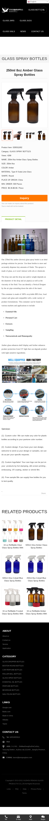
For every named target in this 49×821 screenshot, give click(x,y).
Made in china (7, 716)
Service (5, 644)
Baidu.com (6, 712)
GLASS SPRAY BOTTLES (24, 59)
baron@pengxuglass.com (22, 757)
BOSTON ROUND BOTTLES (13, 666)
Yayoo (4, 724)
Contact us (6, 640)
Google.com (6, 708)
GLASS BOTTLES (36, 10)
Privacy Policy (36, 789)
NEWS (23, 31)
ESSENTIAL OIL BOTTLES (12, 682)
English (33, 2)
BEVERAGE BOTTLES (10, 690)
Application (6, 648)
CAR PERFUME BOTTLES (12, 670)
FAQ (16, 789)
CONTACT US (37, 31)
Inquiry (24, 198)
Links (9, 789)
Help (24, 789)
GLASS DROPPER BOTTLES (13, 662)
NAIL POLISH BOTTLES (11, 694)
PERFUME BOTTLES (10, 686)
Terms (24, 793)
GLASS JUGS (26, 20)
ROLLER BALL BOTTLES (11, 674)
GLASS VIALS (9, 31)
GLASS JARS (8, 20)
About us (5, 636)
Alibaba (5, 720)
